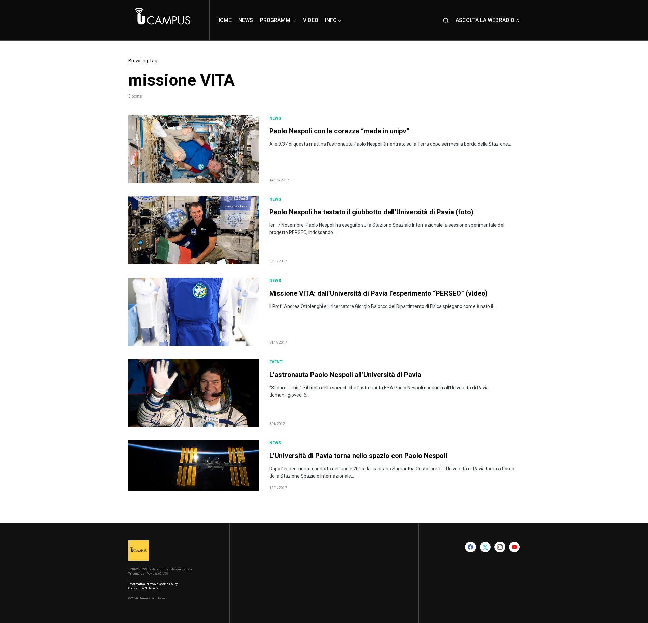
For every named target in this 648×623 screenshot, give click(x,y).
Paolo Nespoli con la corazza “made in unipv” (339, 131)
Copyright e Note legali (144, 588)
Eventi (276, 362)
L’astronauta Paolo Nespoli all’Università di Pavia (345, 375)
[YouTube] (514, 547)
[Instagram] (499, 547)
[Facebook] (470, 547)
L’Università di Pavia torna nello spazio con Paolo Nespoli (358, 456)
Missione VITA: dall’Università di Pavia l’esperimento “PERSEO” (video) (378, 293)
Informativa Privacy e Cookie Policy (153, 584)
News (275, 118)
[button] (446, 20)
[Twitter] (485, 547)
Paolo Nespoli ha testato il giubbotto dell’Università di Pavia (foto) (371, 212)
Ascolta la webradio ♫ (488, 20)
